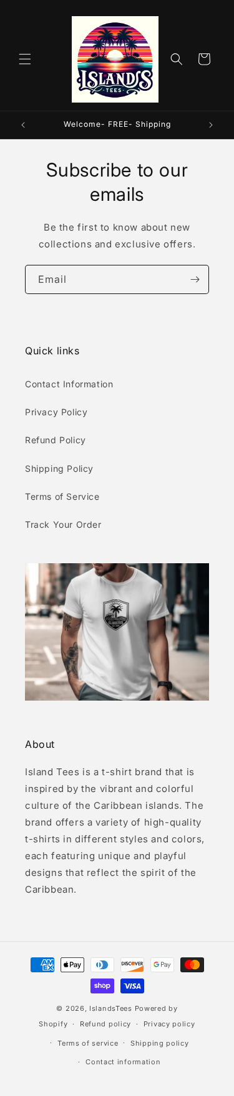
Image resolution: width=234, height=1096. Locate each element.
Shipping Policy (59, 468)
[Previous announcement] (23, 125)
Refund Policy (55, 440)
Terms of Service (62, 496)
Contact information (122, 1061)
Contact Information (69, 384)
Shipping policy (159, 1043)
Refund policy (105, 1024)
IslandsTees (110, 1008)
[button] (25, 59)
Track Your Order (63, 524)
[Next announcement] (211, 125)
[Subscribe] (194, 279)
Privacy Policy (56, 412)
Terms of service (87, 1043)
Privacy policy (169, 1024)
